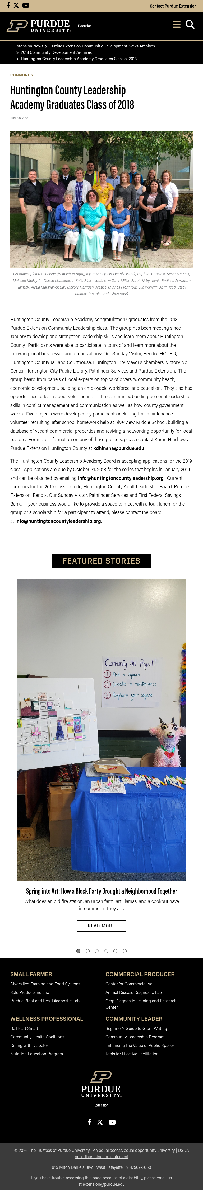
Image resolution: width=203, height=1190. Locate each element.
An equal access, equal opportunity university (134, 1151)
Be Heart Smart (24, 1029)
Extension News (29, 46)
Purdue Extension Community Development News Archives (102, 46)
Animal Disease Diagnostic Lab (133, 993)
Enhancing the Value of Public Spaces (139, 1046)
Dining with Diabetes (29, 1046)
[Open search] (190, 26)
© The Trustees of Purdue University (52, 1151)
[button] (78, 951)
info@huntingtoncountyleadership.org (121, 478)
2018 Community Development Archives (56, 52)
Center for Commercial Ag (129, 984)
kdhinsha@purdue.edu (118, 448)
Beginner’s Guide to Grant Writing (136, 1029)
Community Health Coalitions (37, 1037)
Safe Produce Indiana (29, 993)
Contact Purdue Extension (173, 5)
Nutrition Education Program (36, 1054)
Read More (101, 925)
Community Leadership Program (134, 1037)
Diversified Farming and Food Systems (45, 984)
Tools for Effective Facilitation (132, 1054)
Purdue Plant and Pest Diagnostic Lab (45, 1001)
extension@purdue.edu (104, 1185)
